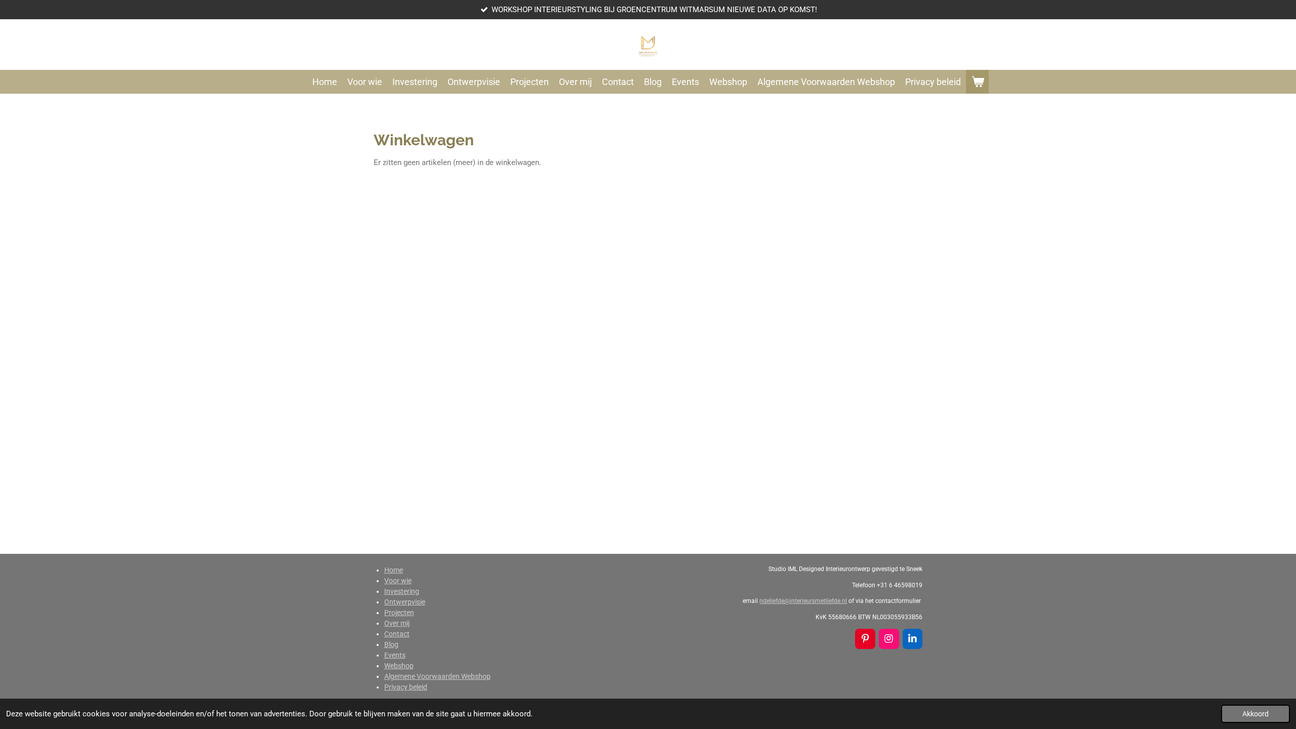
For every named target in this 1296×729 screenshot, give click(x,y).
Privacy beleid (405, 687)
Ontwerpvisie (404, 602)
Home (393, 570)
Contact (397, 634)
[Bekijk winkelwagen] (977, 82)
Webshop (399, 666)
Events (395, 655)
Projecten (399, 613)
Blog (391, 644)
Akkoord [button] (1255, 714)
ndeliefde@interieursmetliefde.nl (803, 600)
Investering (401, 591)
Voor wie (398, 581)
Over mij (397, 623)
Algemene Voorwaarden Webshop (437, 676)
